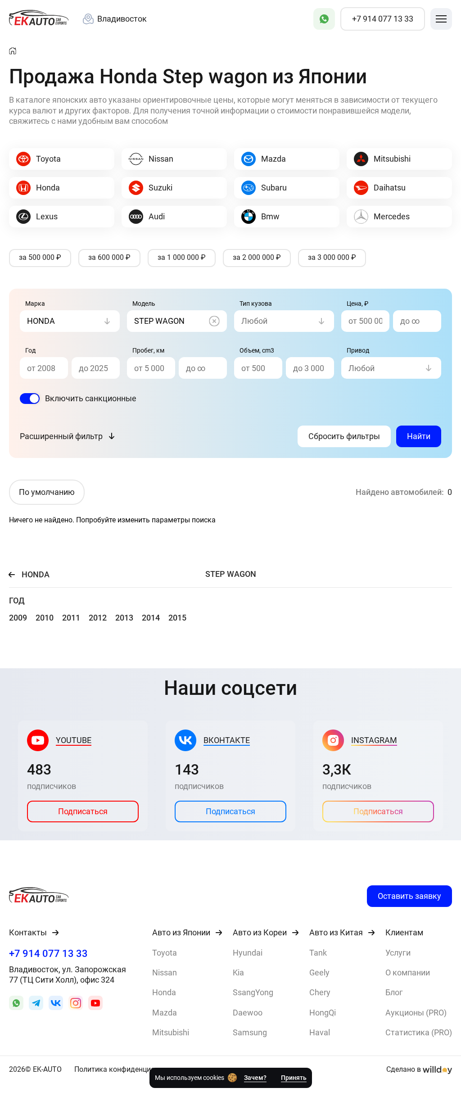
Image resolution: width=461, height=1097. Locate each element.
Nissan (164, 972)
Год (30, 350)
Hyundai (247, 952)
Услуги (398, 952)
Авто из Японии (181, 933)
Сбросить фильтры (344, 436)
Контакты (28, 933)
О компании (407, 972)
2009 (18, 617)
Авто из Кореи (260, 933)
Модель (143, 303)
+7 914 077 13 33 (48, 953)
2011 (71, 617)
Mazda (164, 1012)
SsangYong (253, 992)
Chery (319, 992)
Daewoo (247, 1012)
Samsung (250, 1032)
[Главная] (12, 51)
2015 (177, 617)
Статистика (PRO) (418, 1032)
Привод (358, 350)
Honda (164, 992)
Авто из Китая (336, 933)
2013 (124, 617)
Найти (418, 436)
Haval (319, 1032)
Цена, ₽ (357, 303)
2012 (98, 617)
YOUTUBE (73, 740)
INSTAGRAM (374, 740)
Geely (319, 972)
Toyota (164, 952)
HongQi (322, 1012)
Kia (238, 972)
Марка (35, 303)
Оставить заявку (409, 896)
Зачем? (255, 1077)
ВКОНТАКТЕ (226, 740)
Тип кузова (256, 303)
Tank (318, 952)
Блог (394, 992)
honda (36, 575)
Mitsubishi (170, 1032)
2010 (45, 617)
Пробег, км (148, 350)
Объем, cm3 (257, 350)
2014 (151, 617)
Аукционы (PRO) (416, 1012)
